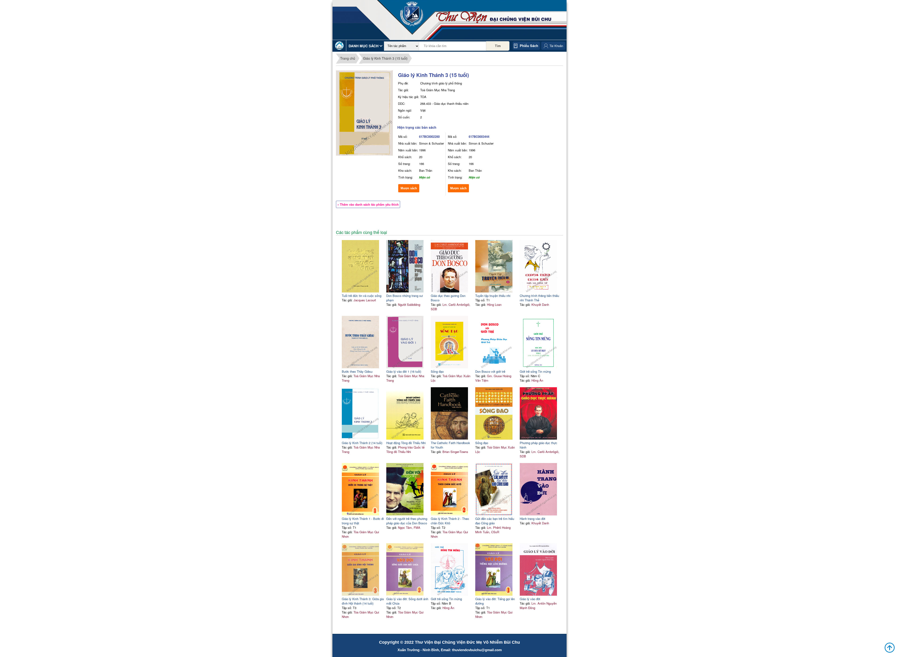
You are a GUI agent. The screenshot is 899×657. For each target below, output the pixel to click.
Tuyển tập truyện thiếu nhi (492, 295)
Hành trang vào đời (532, 518)
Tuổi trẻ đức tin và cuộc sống (361, 295)
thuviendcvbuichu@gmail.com (477, 650)
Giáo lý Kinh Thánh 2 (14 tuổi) (362, 443)
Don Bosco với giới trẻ (490, 371)
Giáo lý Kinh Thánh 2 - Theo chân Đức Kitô (450, 520)
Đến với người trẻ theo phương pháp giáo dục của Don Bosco (406, 520)
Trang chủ (347, 58)
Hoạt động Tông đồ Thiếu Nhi (406, 443)
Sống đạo (437, 371)
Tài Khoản (556, 46)
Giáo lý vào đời (530, 599)
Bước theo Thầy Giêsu (357, 371)
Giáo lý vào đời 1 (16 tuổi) (403, 371)
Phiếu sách (529, 45)
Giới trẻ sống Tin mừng (535, 371)
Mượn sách (409, 188)
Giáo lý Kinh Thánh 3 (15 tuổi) (385, 58)
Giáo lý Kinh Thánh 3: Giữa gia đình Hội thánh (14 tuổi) (363, 601)
